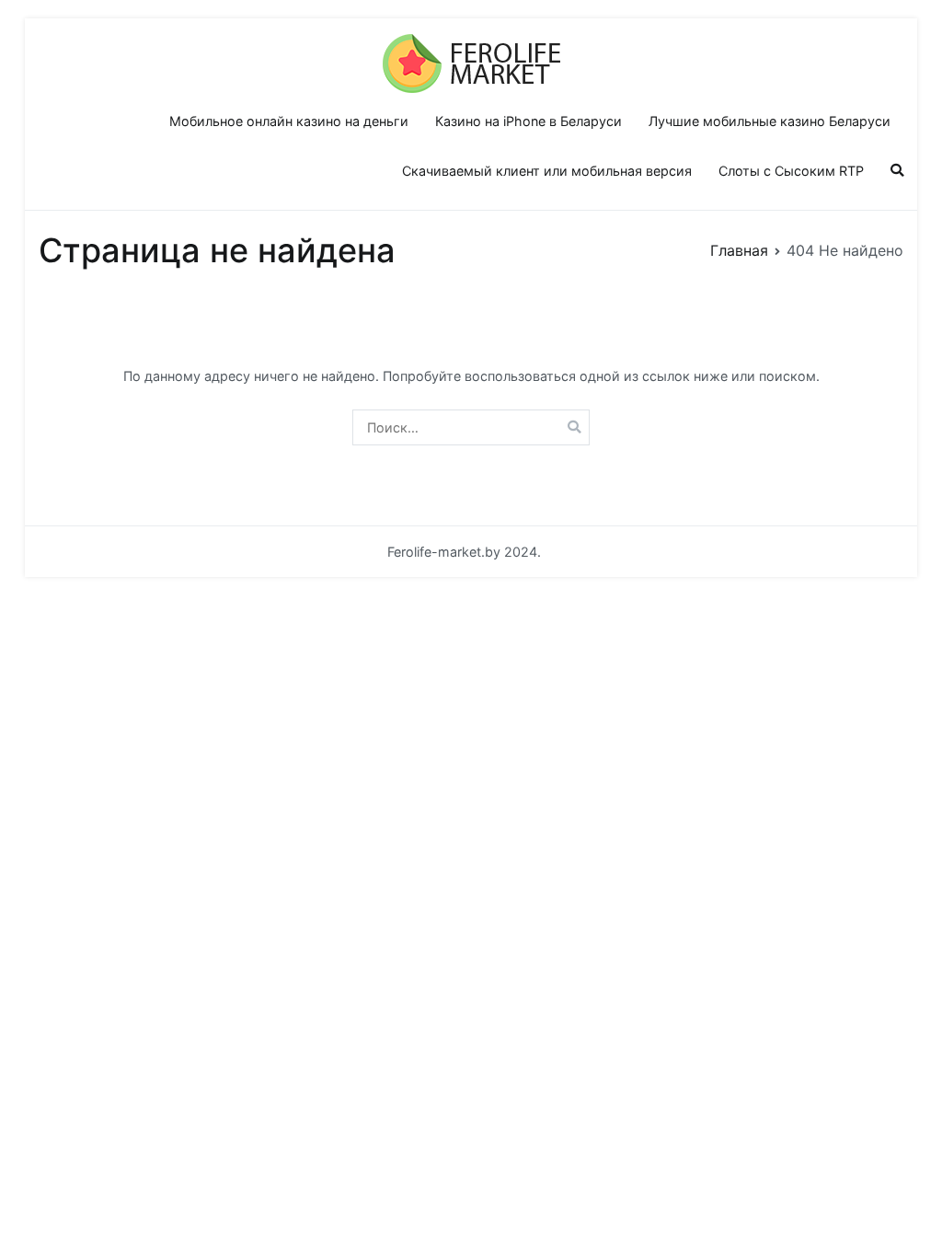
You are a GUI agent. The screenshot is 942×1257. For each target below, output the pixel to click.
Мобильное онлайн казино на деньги (288, 121)
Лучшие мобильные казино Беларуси (769, 121)
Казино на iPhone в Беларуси (528, 121)
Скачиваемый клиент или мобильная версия (547, 171)
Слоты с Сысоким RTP (791, 171)
